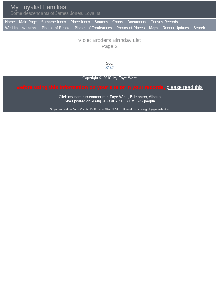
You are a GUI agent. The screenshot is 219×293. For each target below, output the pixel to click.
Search (199, 28)
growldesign (161, 109)
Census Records (164, 22)
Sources (101, 22)
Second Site (102, 109)
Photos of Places (130, 28)
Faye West (119, 97)
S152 (109, 68)
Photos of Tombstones (93, 28)
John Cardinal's (83, 109)
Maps (153, 28)
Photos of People (56, 28)
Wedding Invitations (21, 28)
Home (10, 22)
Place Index (80, 22)
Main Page (28, 22)
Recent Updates (176, 28)
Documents (136, 22)
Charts (117, 22)
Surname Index (53, 22)
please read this (185, 87)
